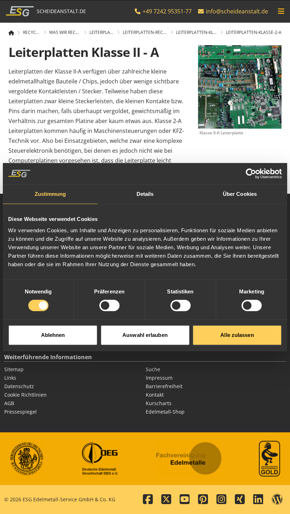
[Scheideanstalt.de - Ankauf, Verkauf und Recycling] (14, 32)
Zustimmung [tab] (50, 194)
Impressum (159, 377)
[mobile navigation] (281, 11)
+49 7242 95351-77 (166, 11)
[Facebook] (148, 499)
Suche (153, 369)
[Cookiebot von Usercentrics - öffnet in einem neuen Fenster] (251, 173)
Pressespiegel (20, 411)
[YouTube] (184, 499)
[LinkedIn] (258, 499)
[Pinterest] (203, 499)
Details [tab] (145, 194)
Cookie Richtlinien (25, 394)
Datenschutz (19, 386)
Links (10, 377)
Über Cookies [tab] (240, 194)
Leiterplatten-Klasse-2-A (254, 32)
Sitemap (14, 369)
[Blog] (277, 499)
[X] (166, 499)
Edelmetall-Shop (165, 411)
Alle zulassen (237, 335)
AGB (9, 403)
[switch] (109, 305)
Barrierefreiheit (164, 386)
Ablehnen (53, 335)
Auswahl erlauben (145, 335)
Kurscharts (159, 403)
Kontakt (155, 394)
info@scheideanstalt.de (237, 11)
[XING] (240, 499)
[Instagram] (221, 499)
